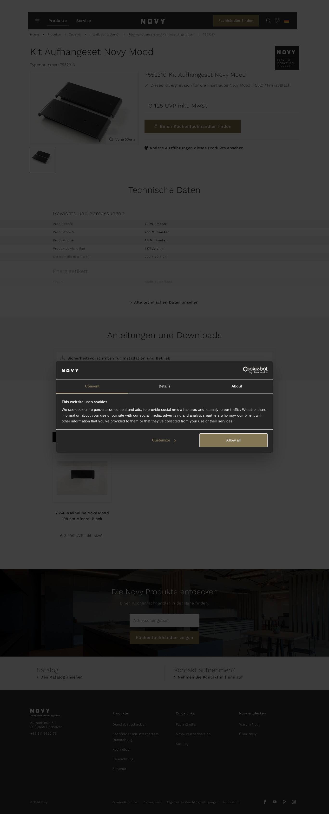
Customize (161, 440)
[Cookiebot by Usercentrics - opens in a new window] (246, 370)
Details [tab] (165, 386)
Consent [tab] (92, 386)
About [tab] (236, 386)
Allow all (233, 440)
